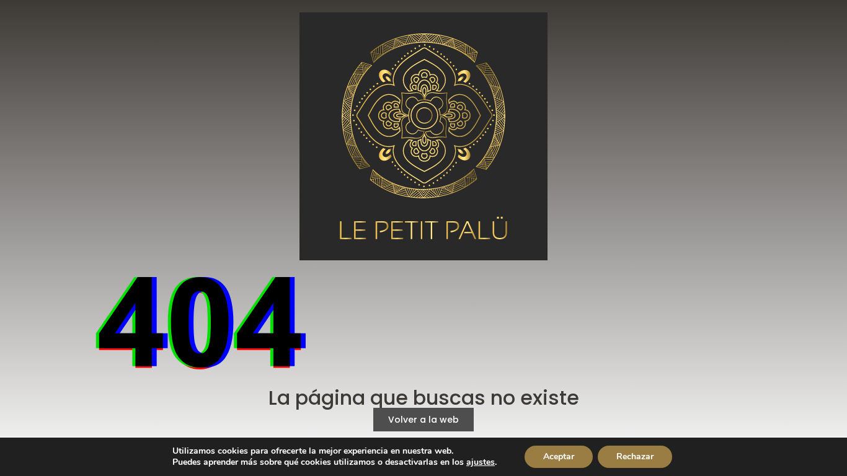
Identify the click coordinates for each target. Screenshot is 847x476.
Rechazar (635, 456)
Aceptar (558, 456)
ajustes (480, 462)
